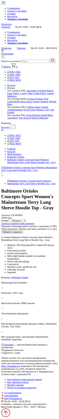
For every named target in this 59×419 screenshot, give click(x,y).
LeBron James (33, 107)
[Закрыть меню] (3, 3)
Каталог (11, 85)
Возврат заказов (15, 385)
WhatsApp (6, 24)
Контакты (12, 16)
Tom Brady (12, 118)
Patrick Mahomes (40, 118)
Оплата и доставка (16, 11)
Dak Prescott (25, 118)
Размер (4, 220)
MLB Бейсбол (14, 154)
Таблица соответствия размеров (17, 223)
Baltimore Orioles (15, 157)
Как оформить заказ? (18, 382)
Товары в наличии (17, 19)
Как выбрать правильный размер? (24, 379)
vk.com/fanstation (12, 392)
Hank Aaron (26, 101)
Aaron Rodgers (33, 115)
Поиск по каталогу (11, 61)
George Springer (40, 101)
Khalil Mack (47, 115)
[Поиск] (13, 126)
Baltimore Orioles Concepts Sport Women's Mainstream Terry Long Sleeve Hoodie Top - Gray (31, 161)
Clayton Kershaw (35, 99)
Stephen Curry (43, 109)
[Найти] (52, 60)
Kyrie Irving (29, 109)
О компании (13, 8)
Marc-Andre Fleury (37, 93)
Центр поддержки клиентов (21, 387)
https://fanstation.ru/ (10, 366)
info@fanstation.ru (13, 398)
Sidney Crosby (20, 93)
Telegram (5, 27)
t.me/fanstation (11, 395)
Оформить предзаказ (12, 232)
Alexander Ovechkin (36, 90)
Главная (11, 148)
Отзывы (11, 13)
